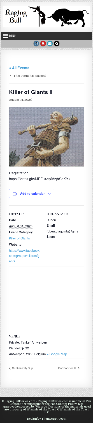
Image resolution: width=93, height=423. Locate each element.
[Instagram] (36, 43)
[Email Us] (50, 43)
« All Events (19, 67)
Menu (12, 35)
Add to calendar (32, 193)
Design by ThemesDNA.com (46, 418)
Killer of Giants (19, 238)
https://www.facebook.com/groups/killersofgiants (24, 255)
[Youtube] (43, 43)
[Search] (56, 43)
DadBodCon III (67, 368)
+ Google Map (57, 354)
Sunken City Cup (22, 368)
